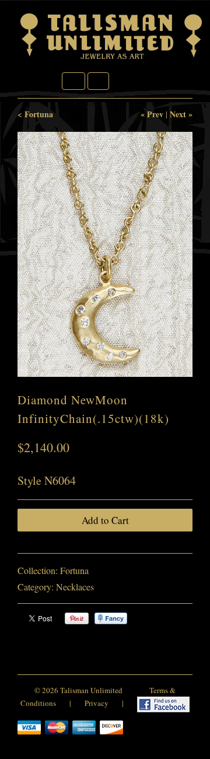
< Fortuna (35, 114)
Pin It (77, 618)
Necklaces (75, 586)
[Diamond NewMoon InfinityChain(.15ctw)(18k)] (105, 254)
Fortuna (74, 570)
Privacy (96, 703)
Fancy (110, 618)
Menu (73, 81)
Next (178, 114)
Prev (155, 114)
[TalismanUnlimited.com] (112, 59)
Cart (98, 81)
